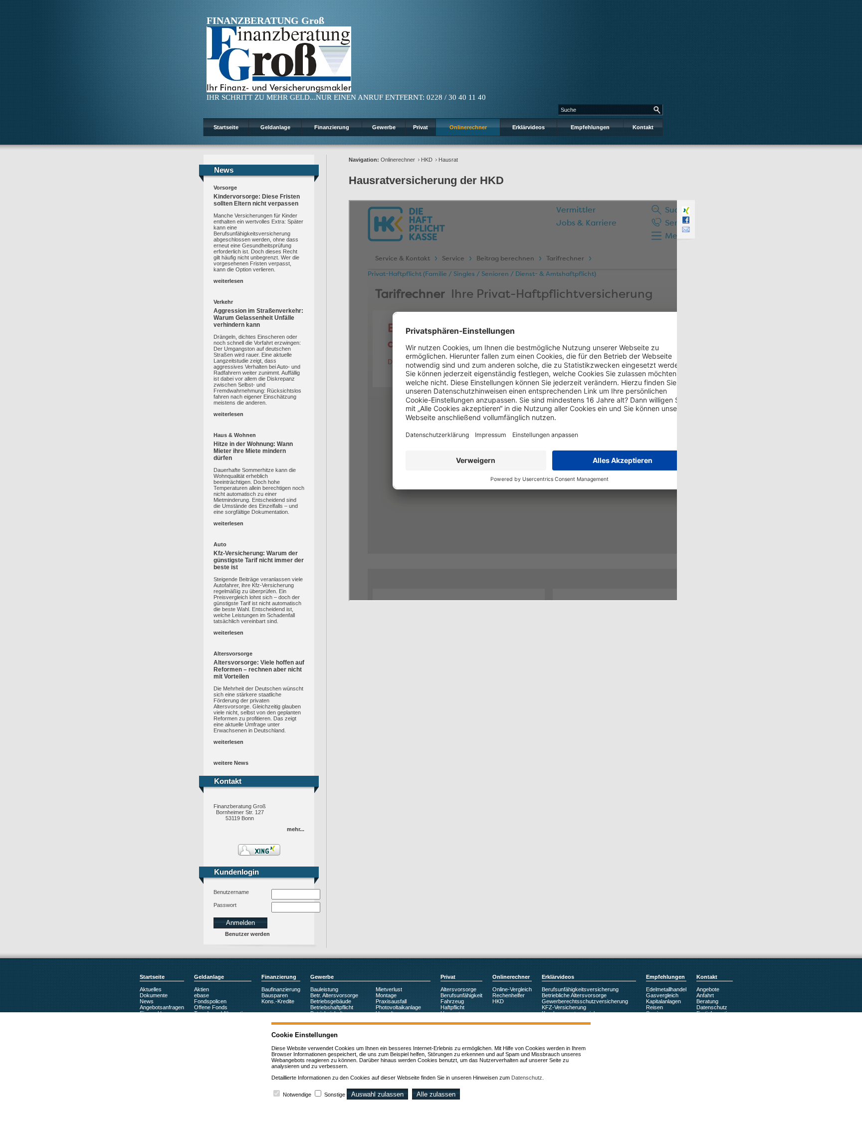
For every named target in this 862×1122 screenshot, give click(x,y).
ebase (201, 995)
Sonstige (334, 1095)
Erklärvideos (528, 127)
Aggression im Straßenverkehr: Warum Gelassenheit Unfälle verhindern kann (258, 317)
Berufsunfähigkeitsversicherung (580, 989)
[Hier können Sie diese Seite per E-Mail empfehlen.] (686, 229)
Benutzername (231, 892)
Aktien (201, 989)
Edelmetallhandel (666, 989)
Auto (220, 544)
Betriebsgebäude (330, 1001)
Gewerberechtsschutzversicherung (585, 1001)
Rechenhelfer (508, 995)
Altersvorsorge (233, 654)
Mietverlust (389, 989)
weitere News (231, 763)
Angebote (707, 989)
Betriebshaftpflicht (331, 1007)
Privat (420, 127)
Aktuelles (151, 989)
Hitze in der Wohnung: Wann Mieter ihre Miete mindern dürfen (253, 451)
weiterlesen (228, 281)
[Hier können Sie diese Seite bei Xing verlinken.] (686, 211)
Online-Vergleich (512, 989)
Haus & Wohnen (235, 435)
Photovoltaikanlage (398, 1007)
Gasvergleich (662, 995)
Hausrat (448, 160)
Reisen (654, 1007)
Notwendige (297, 1095)
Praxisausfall (391, 1001)
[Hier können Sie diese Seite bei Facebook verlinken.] (686, 220)
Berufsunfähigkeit (461, 995)
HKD (426, 160)
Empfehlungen (590, 127)
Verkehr (223, 302)
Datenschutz (711, 1007)
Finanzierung (331, 127)
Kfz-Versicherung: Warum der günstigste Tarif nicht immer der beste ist (259, 560)
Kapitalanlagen (663, 1001)
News (147, 1001)
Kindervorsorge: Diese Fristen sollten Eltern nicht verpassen (257, 200)
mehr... (295, 829)
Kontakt (643, 127)
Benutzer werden (247, 934)
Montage (386, 995)
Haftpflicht (452, 1007)
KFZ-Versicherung (564, 1007)
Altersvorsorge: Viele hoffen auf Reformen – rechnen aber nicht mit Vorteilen (259, 669)
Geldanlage (275, 127)
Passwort (225, 905)
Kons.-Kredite (277, 1001)
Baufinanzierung (280, 989)
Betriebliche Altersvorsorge (574, 995)
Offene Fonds (210, 1007)
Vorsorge (225, 188)
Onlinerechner (468, 127)
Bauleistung (324, 989)
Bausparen (274, 995)
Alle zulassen (436, 1094)
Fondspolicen (210, 1001)
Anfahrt (705, 995)
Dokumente (154, 995)
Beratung (707, 1001)
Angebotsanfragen (162, 1007)
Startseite (226, 127)
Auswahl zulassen (377, 1094)
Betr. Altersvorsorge (334, 995)
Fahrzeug (452, 1001)
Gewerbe (384, 127)
